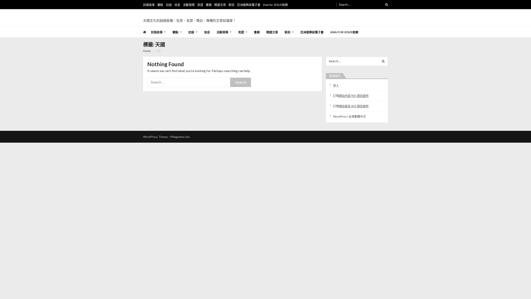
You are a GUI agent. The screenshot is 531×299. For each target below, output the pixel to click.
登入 (336, 85)
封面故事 (149, 4)
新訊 (231, 4)
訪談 (169, 4)
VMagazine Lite (180, 136)
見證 (200, 4)
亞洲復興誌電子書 (248, 4)
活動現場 (189, 4)
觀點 (160, 4)
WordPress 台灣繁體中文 (349, 116)
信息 (177, 4)
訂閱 (351, 95)
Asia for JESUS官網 (275, 4)
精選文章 (220, 4)
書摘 (209, 4)
